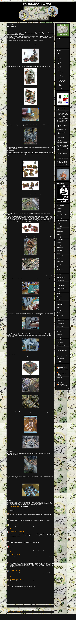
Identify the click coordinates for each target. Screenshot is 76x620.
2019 (59, 59)
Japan (58, 266)
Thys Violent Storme (60, 329)
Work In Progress (59, 361)
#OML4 (58, 206)
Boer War (58, 223)
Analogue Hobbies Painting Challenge (62, 214)
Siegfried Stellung (59, 304)
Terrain (58, 312)
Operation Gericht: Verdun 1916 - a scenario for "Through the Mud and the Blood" (62, 148)
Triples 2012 (59, 339)
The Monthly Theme (60, 323)
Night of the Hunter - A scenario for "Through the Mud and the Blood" (62, 162)
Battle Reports (59, 218)
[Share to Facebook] (26, 506)
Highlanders (58, 263)
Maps (58, 272)
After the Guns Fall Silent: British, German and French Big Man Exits (62, 121)
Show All (68, 388)
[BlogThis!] (24, 506)
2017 (59, 62)
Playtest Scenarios (60, 280)
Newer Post (9, 606)
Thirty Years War (59, 326)
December (60, 72)
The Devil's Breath (59, 321)
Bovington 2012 (59, 226)
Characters (58, 236)
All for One (58, 213)
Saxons (58, 299)
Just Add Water (60, 372)
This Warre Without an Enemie (61, 328)
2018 (59, 61)
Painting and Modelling (60, 277)
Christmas (58, 237)
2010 (59, 71)
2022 (59, 55)
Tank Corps (58, 309)
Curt (10, 554)
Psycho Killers (59, 283)
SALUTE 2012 (59, 296)
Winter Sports (59, 356)
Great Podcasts (59, 255)
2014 (59, 66)
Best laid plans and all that (61, 381)
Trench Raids (59, 334)
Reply (11, 521)
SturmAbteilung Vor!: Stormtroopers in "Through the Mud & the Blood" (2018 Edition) (62, 114)
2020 (59, 58)
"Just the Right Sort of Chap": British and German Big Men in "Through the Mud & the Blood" (62, 140)
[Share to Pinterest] (27, 506)
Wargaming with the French (61, 348)
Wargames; (58, 347)
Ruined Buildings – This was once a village (62, 81)
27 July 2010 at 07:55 (15, 513)
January (60, 88)
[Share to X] (25, 506)
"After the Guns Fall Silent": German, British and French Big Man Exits (62, 146)
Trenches (58, 337)
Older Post (52, 606)
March (60, 85)
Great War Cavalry (59, 258)
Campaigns (58, 228)
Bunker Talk (60, 377)
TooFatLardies (59, 331)
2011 (59, 70)
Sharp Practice (59, 302)
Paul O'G (11, 570)
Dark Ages (58, 245)
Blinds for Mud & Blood (60, 137)
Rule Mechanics (59, 290)
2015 (59, 65)
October (60, 75)
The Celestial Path (59, 318)
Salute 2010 (58, 293)
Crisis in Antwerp (59, 244)
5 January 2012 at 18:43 (21, 562)
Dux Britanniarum (59, 247)
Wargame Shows (59, 342)
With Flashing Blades (60, 358)
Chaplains (58, 234)
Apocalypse (58, 217)
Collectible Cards (59, 239)
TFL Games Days (59, 315)
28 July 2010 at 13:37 (21, 546)
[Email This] (23, 506)
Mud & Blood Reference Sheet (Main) (62, 131)
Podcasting (58, 282)
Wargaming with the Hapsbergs (61, 350)
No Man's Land (59, 275)
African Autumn (59, 211)
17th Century (59, 208)
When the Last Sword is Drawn (61, 355)
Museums (58, 274)
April (59, 84)
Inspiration (58, 264)
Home (31, 606)
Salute (58, 291)
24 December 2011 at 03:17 (15, 554)
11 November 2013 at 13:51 (17, 579)
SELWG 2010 (59, 301)
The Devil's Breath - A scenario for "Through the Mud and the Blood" (62, 164)
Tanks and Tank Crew (60, 310)
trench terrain (59, 336)
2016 (59, 63)
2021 (59, 57)
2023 (59, 54)
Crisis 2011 (58, 242)
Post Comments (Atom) (32, 609)
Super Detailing (61, 79)
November (60, 74)
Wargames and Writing (60, 345)
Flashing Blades (59, 250)
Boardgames (59, 221)
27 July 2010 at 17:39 (18, 524)
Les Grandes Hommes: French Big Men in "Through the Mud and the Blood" (62, 143)
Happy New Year (59, 261)
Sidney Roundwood (13, 531)
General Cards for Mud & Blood (61, 129)
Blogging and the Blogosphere (61, 220)
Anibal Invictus (12, 524)
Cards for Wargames (60, 229)
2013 (59, 67)
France (58, 253)
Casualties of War (59, 231)
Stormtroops (59, 307)
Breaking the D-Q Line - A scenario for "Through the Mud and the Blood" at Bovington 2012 (62, 159)
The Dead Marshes (60, 320)
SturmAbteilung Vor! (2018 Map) (61, 116)
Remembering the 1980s (60, 285)
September (60, 76)
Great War (58, 256)
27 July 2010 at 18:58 (21, 531)
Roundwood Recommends (61, 288)
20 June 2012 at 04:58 (16, 570)
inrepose (11, 579)
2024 (59, 53)
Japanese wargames (60, 269)
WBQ (57, 353)
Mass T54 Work (60, 378)
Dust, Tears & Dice (61, 384)
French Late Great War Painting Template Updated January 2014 (62, 151)
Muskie (11, 513)
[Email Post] (21, 506)
